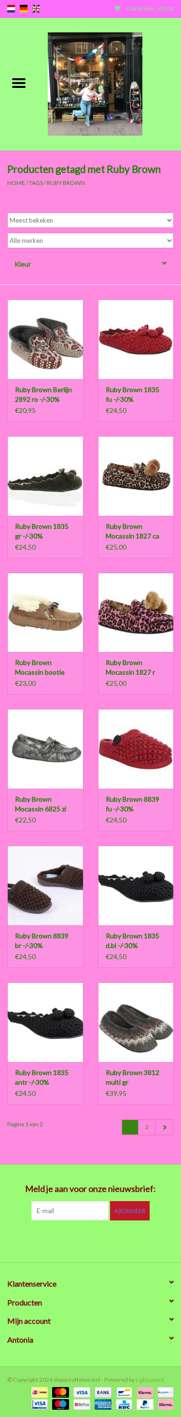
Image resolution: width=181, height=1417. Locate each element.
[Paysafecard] (164, 1391)
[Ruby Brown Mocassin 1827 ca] (136, 476)
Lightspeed (150, 1379)
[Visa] (80, 1391)
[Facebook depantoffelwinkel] (40, 1240)
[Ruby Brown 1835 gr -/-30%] (45, 476)
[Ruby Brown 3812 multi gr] (136, 1022)
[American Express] (101, 1403)
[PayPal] (143, 1403)
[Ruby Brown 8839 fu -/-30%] (136, 749)
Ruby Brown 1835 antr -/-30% (42, 1077)
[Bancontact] (122, 1391)
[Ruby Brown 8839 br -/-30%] (45, 885)
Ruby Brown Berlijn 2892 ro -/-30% (43, 394)
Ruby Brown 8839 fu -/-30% (132, 804)
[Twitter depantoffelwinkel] (57, 1240)
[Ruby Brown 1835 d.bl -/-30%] (136, 885)
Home (16, 182)
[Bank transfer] (101, 1391)
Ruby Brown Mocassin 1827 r (130, 667)
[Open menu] (19, 82)
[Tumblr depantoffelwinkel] (124, 1240)
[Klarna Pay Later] (164, 1403)
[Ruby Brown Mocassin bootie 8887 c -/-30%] (45, 612)
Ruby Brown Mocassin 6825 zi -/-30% (40, 804)
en (36, 9)
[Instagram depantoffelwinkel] (141, 1240)
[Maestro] (59, 1403)
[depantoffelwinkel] (109, 83)
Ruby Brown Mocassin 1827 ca (132, 531)
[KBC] (122, 1403)
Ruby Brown (66, 182)
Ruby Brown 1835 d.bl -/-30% (132, 940)
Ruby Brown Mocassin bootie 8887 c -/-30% (40, 667)
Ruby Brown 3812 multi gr (132, 1077)
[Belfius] (80, 1403)
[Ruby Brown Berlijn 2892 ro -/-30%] (45, 339)
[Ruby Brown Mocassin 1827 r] (136, 612)
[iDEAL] (38, 1391)
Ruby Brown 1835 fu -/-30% (132, 394)
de (24, 9)
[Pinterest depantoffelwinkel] (90, 1240)
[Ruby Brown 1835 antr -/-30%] (45, 1022)
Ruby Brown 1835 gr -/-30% (42, 531)
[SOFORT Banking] (144, 1391)
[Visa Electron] (38, 1403)
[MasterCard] (59, 1391)
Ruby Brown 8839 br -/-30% (42, 940)
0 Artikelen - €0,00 (149, 8)
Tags (36, 182)
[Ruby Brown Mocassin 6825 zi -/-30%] (45, 749)
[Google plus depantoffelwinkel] (74, 1240)
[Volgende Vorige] (164, 1127)
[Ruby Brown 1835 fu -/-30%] (136, 339)
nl (11, 9)
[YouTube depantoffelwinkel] (107, 1240)
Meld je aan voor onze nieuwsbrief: (90, 1189)
